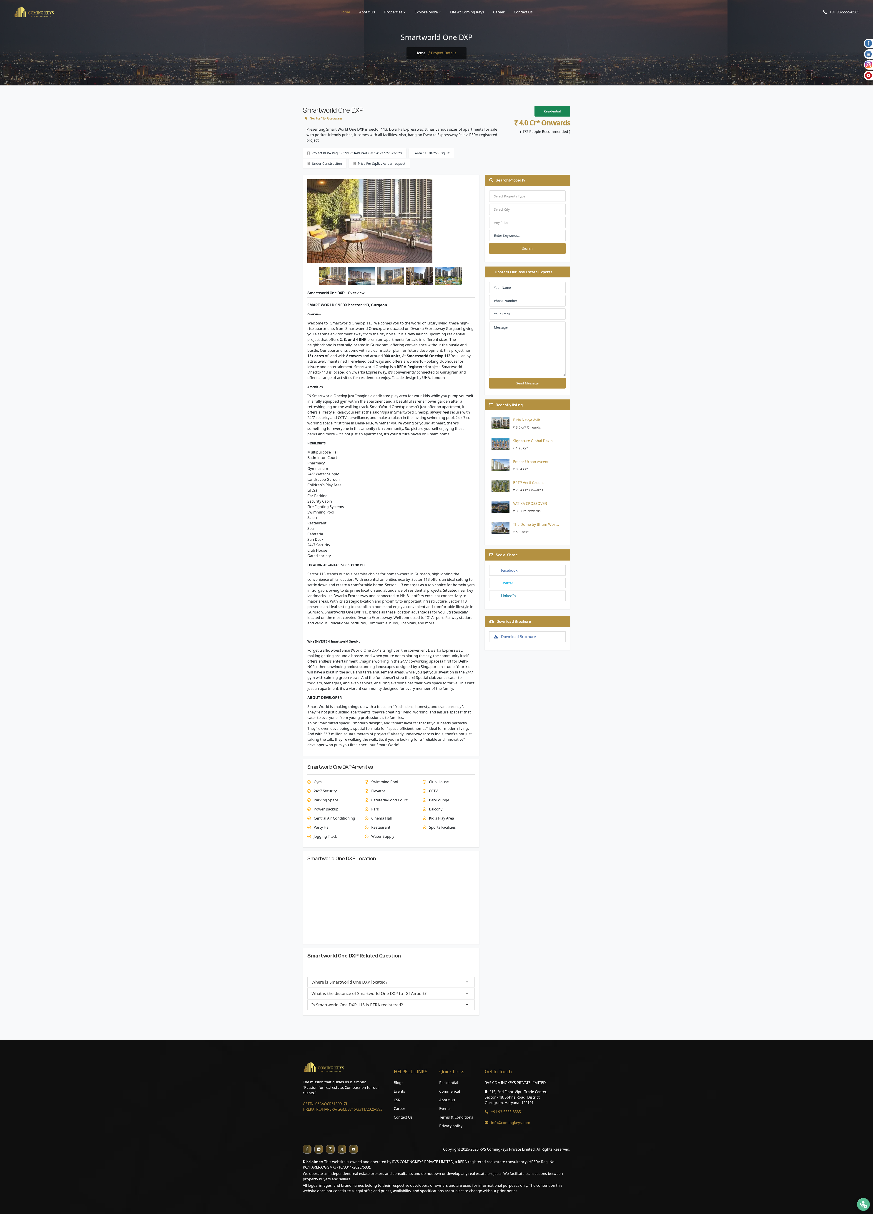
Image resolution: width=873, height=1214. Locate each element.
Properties (393, 12)
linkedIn (508, 595)
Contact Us (523, 12)
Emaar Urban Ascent (531, 461)
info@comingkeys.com (510, 1122)
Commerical (449, 1091)
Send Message (527, 383)
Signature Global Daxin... (534, 440)
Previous (304, 222)
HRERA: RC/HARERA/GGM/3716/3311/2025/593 (342, 1109)
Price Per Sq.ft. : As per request (381, 163)
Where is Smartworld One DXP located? (349, 982)
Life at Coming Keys (467, 12)
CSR (397, 1099)
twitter (507, 583)
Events (399, 1091)
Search (527, 248)
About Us (367, 12)
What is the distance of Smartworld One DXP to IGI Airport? (368, 993)
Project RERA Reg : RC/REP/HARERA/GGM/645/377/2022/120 (356, 153)
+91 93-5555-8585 (844, 12)
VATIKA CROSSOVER (530, 503)
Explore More (426, 12)
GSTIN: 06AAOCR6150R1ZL (325, 1103)
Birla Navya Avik (526, 419)
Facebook (509, 570)
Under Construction (326, 163)
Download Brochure (518, 636)
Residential (552, 111)
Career (499, 12)
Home (345, 12)
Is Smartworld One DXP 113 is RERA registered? (357, 1004)
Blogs (398, 1082)
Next (478, 222)
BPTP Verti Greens (528, 482)
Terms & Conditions (456, 1117)
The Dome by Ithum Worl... (536, 524)
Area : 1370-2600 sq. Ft (431, 153)
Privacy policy (450, 1125)
